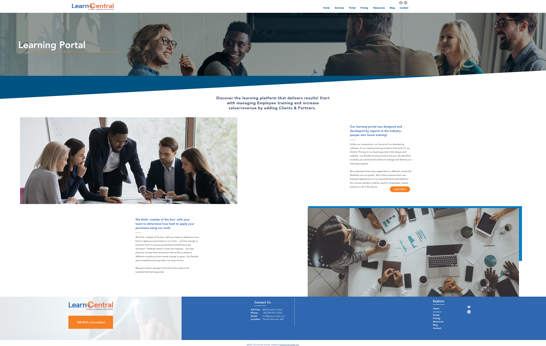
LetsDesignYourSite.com (289, 345)
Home (436, 308)
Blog (435, 325)
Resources (438, 321)
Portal (436, 315)
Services (437, 311)
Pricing (436, 318)
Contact (437, 328)
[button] (339, 8)
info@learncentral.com (273, 316)
